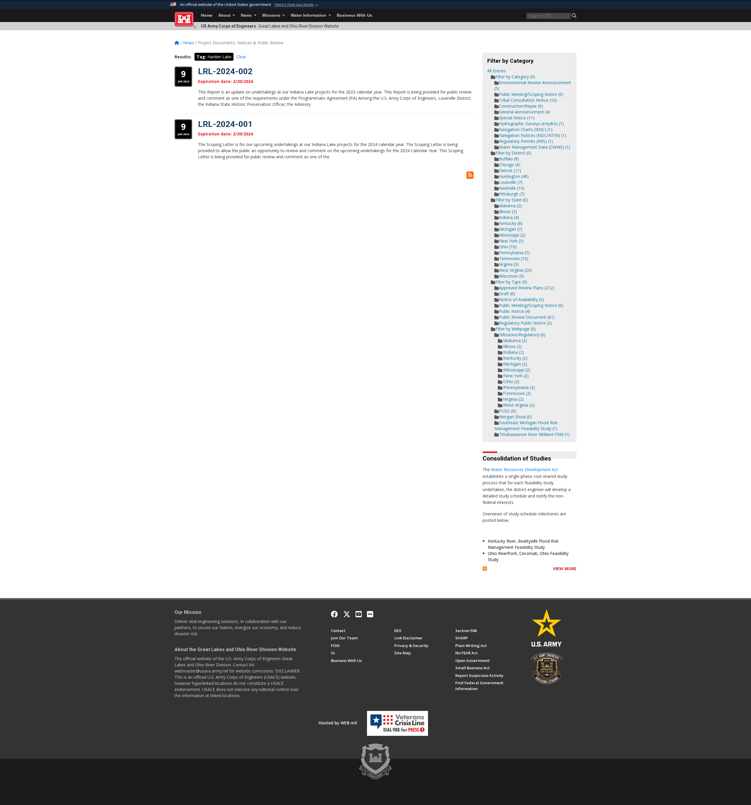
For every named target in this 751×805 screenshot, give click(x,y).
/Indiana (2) (513, 352)
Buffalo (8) (509, 159)
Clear (241, 57)
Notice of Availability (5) (521, 299)
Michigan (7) (510, 229)
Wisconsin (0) (511, 276)
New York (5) (511, 241)
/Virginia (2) (513, 399)
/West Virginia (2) (519, 405)
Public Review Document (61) (527, 317)
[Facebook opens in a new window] (334, 614)
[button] (297, 5)
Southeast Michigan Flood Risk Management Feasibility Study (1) (525, 425)
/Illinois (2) (512, 346)
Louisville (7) (510, 182)
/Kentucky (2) (515, 358)
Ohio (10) (508, 246)
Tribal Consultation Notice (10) (528, 100)
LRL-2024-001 (225, 124)
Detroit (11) (510, 170)
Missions (272, 15)
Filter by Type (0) (511, 282)
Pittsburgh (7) (512, 194)
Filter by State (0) (511, 200)
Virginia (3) (509, 264)
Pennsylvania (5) (514, 252)
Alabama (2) (510, 205)
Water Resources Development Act (524, 469)
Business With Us (354, 15)
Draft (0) (507, 293)
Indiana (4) (509, 217)
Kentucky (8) (510, 223)
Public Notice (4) (514, 311)
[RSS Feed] (485, 568)
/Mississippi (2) (516, 370)
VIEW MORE (564, 568)
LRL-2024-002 (225, 71)
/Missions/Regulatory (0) (522, 334)
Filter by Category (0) (515, 76)
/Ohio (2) (511, 381)
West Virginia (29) (515, 270)
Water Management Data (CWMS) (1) (534, 147)
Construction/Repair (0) (521, 106)
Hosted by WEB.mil (338, 723)
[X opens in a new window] (346, 614)
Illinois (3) (508, 211)
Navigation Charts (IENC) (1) (525, 129)
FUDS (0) (507, 411)
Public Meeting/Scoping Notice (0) (531, 94)
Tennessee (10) (513, 258)
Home (206, 15)
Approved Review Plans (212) (526, 288)
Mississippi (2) (512, 235)
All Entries (496, 71)
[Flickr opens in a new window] (370, 614)
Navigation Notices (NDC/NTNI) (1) (532, 135)
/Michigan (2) (515, 364)
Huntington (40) (514, 176)
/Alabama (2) (515, 340)
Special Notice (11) (517, 117)
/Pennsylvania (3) (519, 387)
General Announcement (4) (524, 112)
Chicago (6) (509, 164)
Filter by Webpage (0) (515, 329)
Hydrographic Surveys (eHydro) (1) (531, 123)
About (225, 15)
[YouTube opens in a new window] (359, 614)
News (247, 15)
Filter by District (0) (513, 153)
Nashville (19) (512, 188)
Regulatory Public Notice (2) (525, 323)
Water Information (309, 15)
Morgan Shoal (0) (515, 417)
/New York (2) (516, 375)
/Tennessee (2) (517, 393)
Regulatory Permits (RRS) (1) (526, 141)
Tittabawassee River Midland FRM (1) (534, 434)
